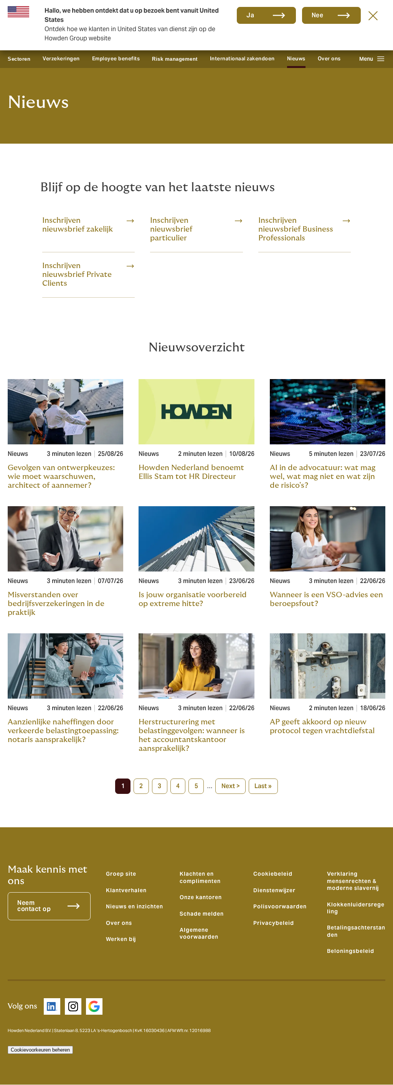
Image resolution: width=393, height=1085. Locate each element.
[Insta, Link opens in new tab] (73, 1006)
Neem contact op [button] (34, 906)
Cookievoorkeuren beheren (40, 1050)
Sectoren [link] (19, 59)
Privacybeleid (273, 922)
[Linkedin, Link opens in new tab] (52, 1006)
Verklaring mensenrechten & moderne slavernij (353, 880)
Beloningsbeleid (350, 951)
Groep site (121, 873)
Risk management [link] (175, 59)
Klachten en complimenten (200, 877)
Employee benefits (116, 58)
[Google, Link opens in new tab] (94, 1006)
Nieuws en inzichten (134, 906)
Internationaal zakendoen (242, 58)
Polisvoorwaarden (280, 906)
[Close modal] (373, 15)
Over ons (329, 58)
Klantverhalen (126, 890)
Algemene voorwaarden (199, 933)
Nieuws (296, 58)
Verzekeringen (61, 58)
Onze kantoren (201, 897)
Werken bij (121, 939)
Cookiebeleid (272, 873)
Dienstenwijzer (274, 890)
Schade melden (202, 913)
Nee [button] (318, 15)
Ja (250, 15)
